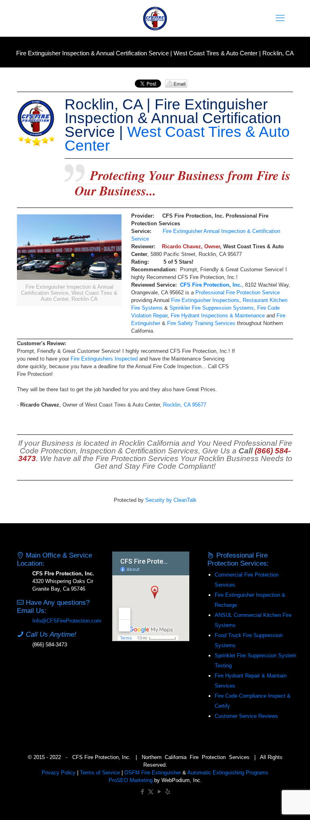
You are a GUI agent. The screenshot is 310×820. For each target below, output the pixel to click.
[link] (69, 260)
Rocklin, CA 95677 (184, 405)
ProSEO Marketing (131, 780)
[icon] (168, 791)
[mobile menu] (280, 18)
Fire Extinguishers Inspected (104, 359)
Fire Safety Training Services (201, 323)
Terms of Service (100, 773)
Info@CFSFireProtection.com (66, 621)
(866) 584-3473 (49, 645)
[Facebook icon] (142, 791)
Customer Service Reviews (246, 716)
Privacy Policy (58, 773)
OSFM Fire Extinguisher (152, 773)
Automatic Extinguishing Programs (227, 773)
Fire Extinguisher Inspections (205, 300)
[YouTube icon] (159, 791)
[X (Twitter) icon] (151, 791)
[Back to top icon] (271, 803)
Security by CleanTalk (171, 500)
